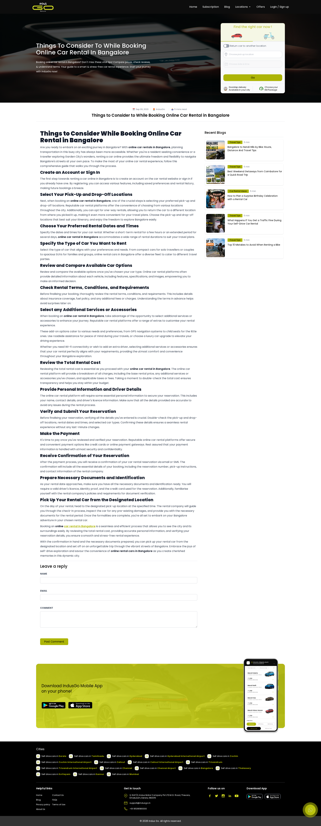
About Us (40, 809)
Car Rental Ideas (238, 191)
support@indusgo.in (140, 803)
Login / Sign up (279, 7)
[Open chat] (310, 810)
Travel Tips (235, 142)
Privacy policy (43, 804)
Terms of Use (58, 804)
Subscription (210, 7)
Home (193, 7)
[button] (237, 36)
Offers (260, 7)
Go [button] (253, 78)
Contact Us (58, 795)
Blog (227, 7)
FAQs (54, 800)
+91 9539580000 (138, 808)
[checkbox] (226, 46)
